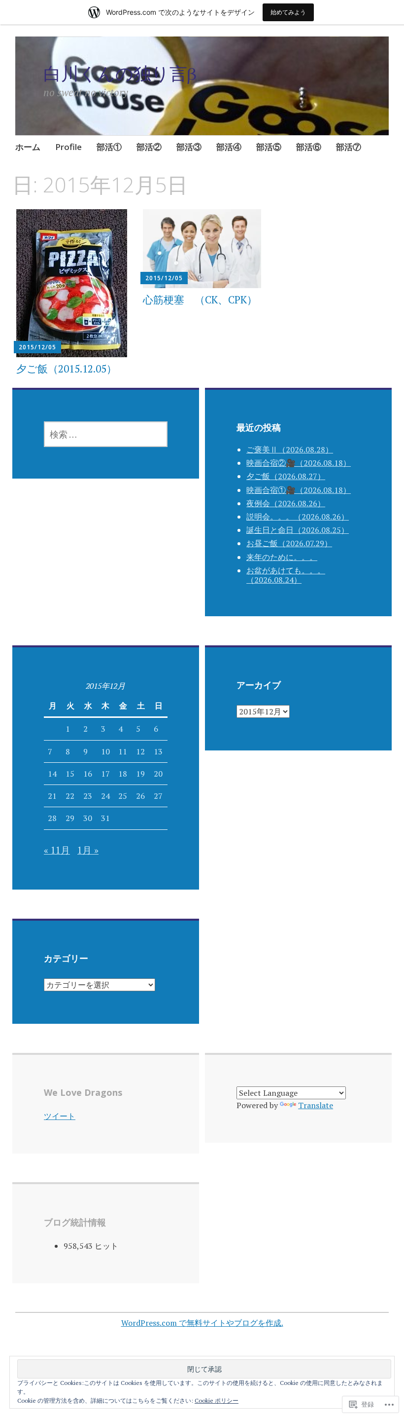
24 (105, 795)
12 (140, 751)
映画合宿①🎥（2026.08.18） (298, 490)
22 (70, 795)
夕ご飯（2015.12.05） (66, 368)
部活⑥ (308, 146)
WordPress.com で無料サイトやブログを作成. (202, 1322)
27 (158, 795)
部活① (109, 146)
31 (105, 818)
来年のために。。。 (281, 557)
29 (70, 818)
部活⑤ (268, 146)
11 (122, 751)
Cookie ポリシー (216, 1400)
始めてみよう (288, 12)
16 (87, 773)
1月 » (88, 850)
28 (52, 818)
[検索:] (106, 434)
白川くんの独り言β (120, 73)
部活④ (228, 146)
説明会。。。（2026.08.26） (297, 516)
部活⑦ (348, 146)
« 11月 (57, 850)
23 (87, 795)
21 (52, 795)
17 (105, 773)
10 (105, 751)
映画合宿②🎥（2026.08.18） (298, 462)
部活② (149, 146)
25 (122, 795)
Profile (68, 146)
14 (52, 773)
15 (70, 773)
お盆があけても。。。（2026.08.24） (285, 575)
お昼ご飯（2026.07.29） (289, 543)
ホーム (27, 146)
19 (140, 773)
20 (158, 773)
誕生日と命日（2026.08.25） (297, 529)
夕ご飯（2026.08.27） (285, 476)
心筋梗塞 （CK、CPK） (200, 299)
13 (158, 751)
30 (87, 818)
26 (140, 795)
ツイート (59, 1116)
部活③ (189, 146)
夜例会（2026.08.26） (285, 503)
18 (122, 773)
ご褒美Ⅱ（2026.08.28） (289, 449)
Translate (315, 1105)
